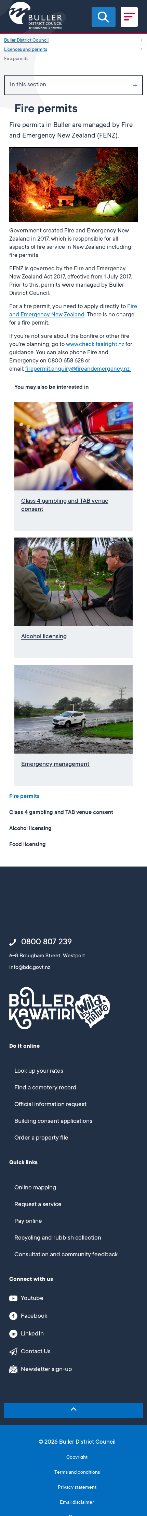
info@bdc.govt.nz (29, 967)
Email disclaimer (77, 1503)
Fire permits (24, 796)
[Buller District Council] (35, 15)
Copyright (77, 1458)
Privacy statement (77, 1488)
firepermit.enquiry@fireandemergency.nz (78, 369)
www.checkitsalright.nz (95, 345)
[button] (103, 17)
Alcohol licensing (30, 829)
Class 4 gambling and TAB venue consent (61, 813)
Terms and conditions (77, 1473)
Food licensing (27, 845)
